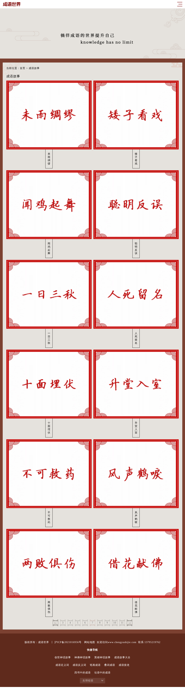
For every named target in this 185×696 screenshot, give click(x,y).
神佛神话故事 (82, 657)
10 (114, 622)
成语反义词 (79, 665)
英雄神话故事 (102, 657)
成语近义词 (62, 665)
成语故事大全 (122, 657)
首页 (22, 68)
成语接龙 (124, 665)
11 (122, 622)
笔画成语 (95, 665)
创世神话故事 (63, 657)
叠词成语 (109, 665)
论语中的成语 (102, 672)
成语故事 (34, 68)
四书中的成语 (82, 672)
